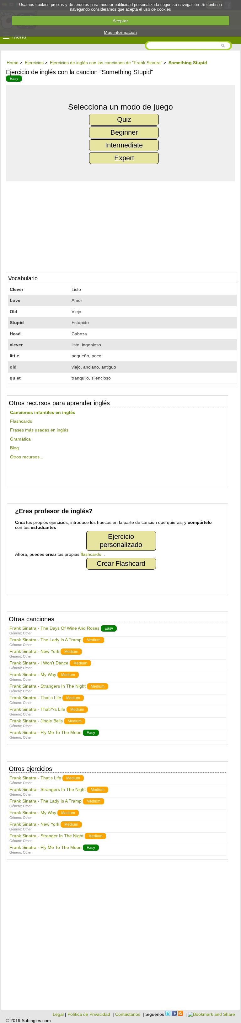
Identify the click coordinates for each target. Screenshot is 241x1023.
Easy (14, 78)
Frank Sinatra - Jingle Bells (36, 720)
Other (27, 633)
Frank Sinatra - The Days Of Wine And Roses (54, 628)
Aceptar (120, 20)
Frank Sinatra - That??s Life (37, 709)
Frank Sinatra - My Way (32, 674)
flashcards (91, 554)
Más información (120, 32)
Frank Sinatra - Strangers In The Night (47, 686)
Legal (58, 1014)
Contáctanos (127, 1014)
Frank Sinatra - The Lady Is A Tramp (45, 639)
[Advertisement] (120, 225)
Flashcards (21, 421)
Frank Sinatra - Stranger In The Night (46, 835)
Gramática (20, 439)
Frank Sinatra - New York (34, 651)
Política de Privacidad (88, 1014)
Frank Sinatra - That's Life (35, 697)
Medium (93, 640)
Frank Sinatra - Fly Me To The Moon (45, 732)
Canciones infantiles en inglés (42, 412)
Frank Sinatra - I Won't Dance (38, 662)
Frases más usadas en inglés (39, 429)
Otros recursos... (26, 456)
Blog (14, 447)
